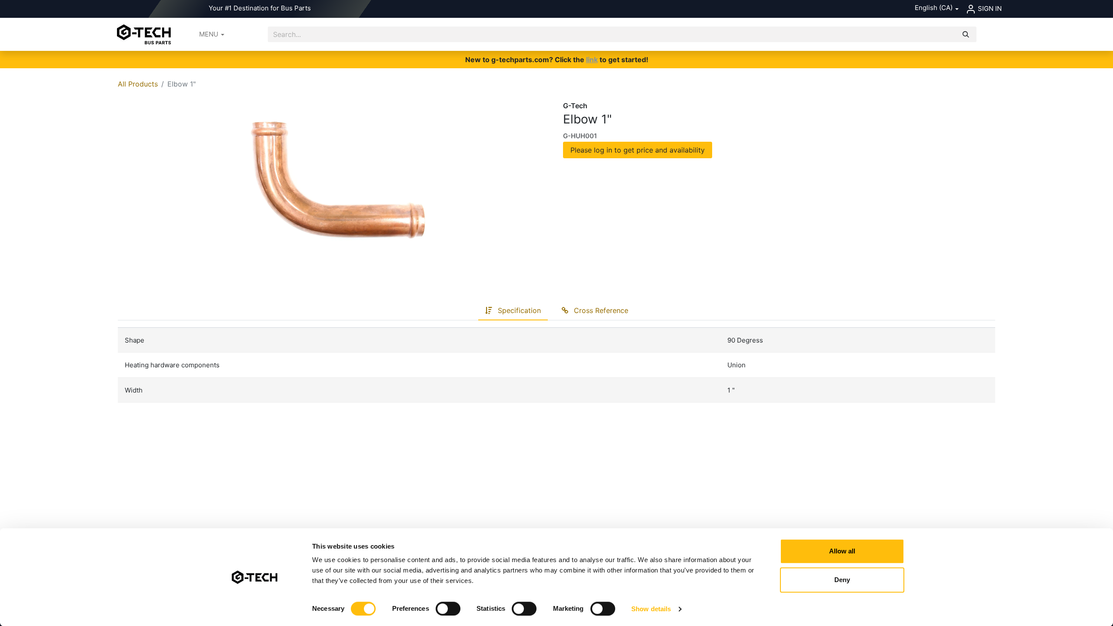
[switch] (448, 609)
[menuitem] (212, 34)
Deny (842, 579)
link (592, 59)
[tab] (513, 310)
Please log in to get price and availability (637, 150)
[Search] (965, 35)
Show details (651, 609)
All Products (138, 84)
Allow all (842, 551)
